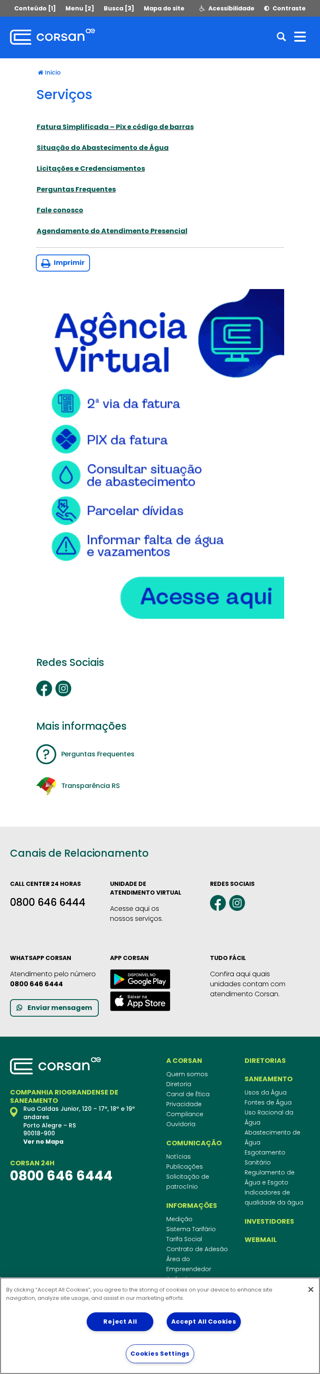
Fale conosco (60, 210)
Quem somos (187, 1074)
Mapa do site (164, 8)
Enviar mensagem (60, 1007)
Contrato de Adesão (197, 1249)
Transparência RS (90, 785)
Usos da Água (266, 1092)
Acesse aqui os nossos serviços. (136, 913)
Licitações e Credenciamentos (91, 168)
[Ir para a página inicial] (52, 36)
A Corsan (184, 1061)
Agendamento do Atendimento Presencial (112, 231)
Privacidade (184, 1104)
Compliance (184, 1114)
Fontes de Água (268, 1102)
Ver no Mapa (43, 1141)
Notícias (178, 1156)
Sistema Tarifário (191, 1229)
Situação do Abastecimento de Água (103, 147)
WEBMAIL (261, 1240)
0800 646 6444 (47, 902)
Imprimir (68, 262)
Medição (179, 1219)
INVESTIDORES (269, 1221)
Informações (191, 1206)
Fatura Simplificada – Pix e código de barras (115, 127)
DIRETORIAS (265, 1061)
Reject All (120, 1321)
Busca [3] (119, 8)
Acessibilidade (231, 8)
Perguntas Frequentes (76, 189)
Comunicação (194, 1143)
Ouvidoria (180, 1124)
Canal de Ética (188, 1094)
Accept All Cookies (203, 1321)
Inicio (53, 72)
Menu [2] (79, 8)
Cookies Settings (160, 1353)
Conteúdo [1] (35, 8)
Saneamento (268, 1079)
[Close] (311, 1289)
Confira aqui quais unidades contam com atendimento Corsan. (247, 984)
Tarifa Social (184, 1239)
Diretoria (178, 1084)
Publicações (184, 1166)
